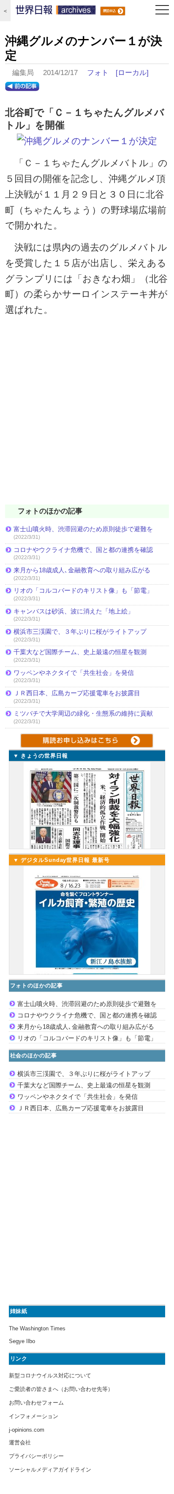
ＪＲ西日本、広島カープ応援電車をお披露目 (77, 693)
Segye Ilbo (22, 1341)
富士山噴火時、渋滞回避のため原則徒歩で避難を (83, 528)
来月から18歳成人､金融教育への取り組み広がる (82, 570)
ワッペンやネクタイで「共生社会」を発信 (74, 672)
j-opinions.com (26, 1430)
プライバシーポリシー (36, 1456)
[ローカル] (132, 73)
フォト (98, 73)
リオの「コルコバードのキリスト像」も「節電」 (83, 590)
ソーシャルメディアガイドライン (50, 1469)
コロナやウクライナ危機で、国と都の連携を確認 (83, 549)
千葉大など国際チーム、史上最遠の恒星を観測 (80, 651)
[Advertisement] (87, 416)
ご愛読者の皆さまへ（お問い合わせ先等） (61, 1389)
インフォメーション (33, 1416)
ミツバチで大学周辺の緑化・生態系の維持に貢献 (83, 713)
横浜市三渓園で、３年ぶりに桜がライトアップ (83, 631)
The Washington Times (37, 1328)
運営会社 (20, 1442)
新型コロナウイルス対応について (50, 1375)
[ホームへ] (56, 12)
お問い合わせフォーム (36, 1402)
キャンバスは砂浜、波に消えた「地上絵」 (74, 611)
